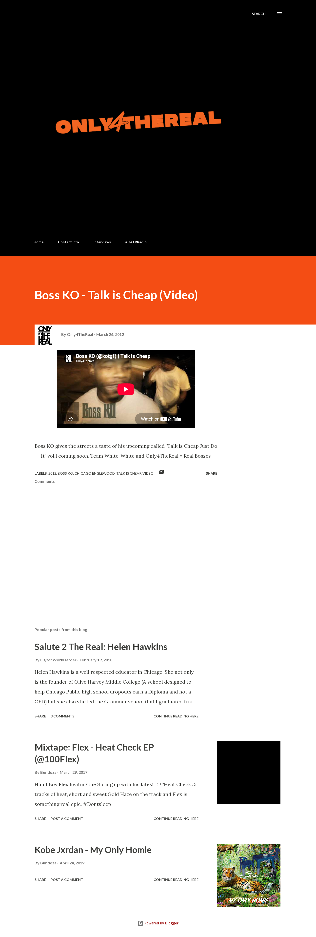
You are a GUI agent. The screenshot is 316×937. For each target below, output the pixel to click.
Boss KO (65, 473)
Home (38, 242)
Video (148, 473)
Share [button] (211, 473)
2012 (52, 473)
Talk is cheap (128, 473)
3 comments (62, 716)
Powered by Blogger (160, 923)
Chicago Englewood (95, 473)
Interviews (102, 242)
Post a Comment (67, 818)
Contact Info (68, 242)
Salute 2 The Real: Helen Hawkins (101, 646)
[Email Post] (161, 473)
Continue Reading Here (176, 716)
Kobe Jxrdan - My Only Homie (93, 849)
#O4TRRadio (136, 242)
